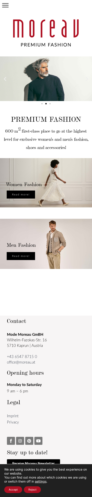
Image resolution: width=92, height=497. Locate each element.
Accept (13, 489)
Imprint (13, 416)
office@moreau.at (21, 362)
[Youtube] (38, 441)
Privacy (13, 422)
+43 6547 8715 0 (22, 357)
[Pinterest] (29, 441)
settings (40, 481)
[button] (5, 5)
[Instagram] (20, 441)
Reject (32, 489)
